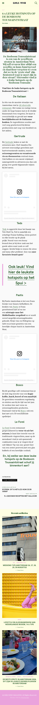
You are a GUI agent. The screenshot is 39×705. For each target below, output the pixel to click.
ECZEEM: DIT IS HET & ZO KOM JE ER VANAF (17, 490)
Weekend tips (21, 562)
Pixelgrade (25, 697)
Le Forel (6, 428)
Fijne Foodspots (10, 480)
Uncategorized (28, 676)
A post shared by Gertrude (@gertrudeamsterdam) (20, 218)
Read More (20, 570)
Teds (4, 229)
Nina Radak (5, 23)
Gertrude (9, 142)
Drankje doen (11, 676)
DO (14, 562)
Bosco (23, 410)
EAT (3, 10)
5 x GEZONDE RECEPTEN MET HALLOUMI (20, 496)
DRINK (19, 676)
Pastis (15, 306)
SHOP (19, 619)
